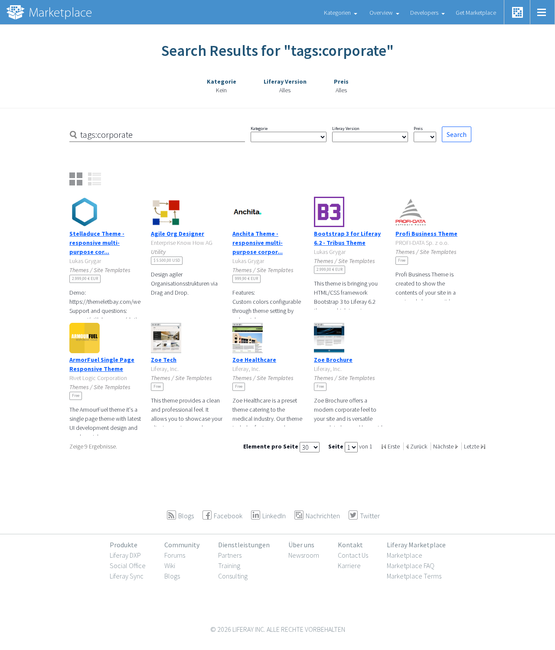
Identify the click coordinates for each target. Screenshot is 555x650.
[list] (94, 178)
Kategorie (259, 128)
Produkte (123, 544)
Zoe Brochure (333, 360)
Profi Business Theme (426, 233)
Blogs (172, 576)
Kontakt (350, 544)
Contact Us (353, 555)
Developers (424, 12)
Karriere (349, 565)
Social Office (128, 565)
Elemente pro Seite (271, 446)
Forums (174, 555)
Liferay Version (345, 128)
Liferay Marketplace (416, 544)
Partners (230, 555)
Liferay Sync (127, 576)
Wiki (169, 565)
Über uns (301, 544)
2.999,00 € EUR (85, 278)
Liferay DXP (125, 555)
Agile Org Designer (177, 233)
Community (181, 544)
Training (229, 565)
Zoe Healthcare (254, 360)
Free (401, 260)
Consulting (233, 576)
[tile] (75, 178)
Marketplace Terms (414, 576)
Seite (336, 446)
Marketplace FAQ (410, 565)
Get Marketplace (476, 12)
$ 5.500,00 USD (166, 260)
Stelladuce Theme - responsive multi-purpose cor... (96, 243)
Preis (418, 128)
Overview (381, 12)
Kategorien (337, 12)
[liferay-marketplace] (50, 12)
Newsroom (303, 555)
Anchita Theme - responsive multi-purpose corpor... (257, 243)
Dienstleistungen (244, 544)
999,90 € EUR (246, 278)
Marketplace (404, 555)
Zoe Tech (163, 360)
